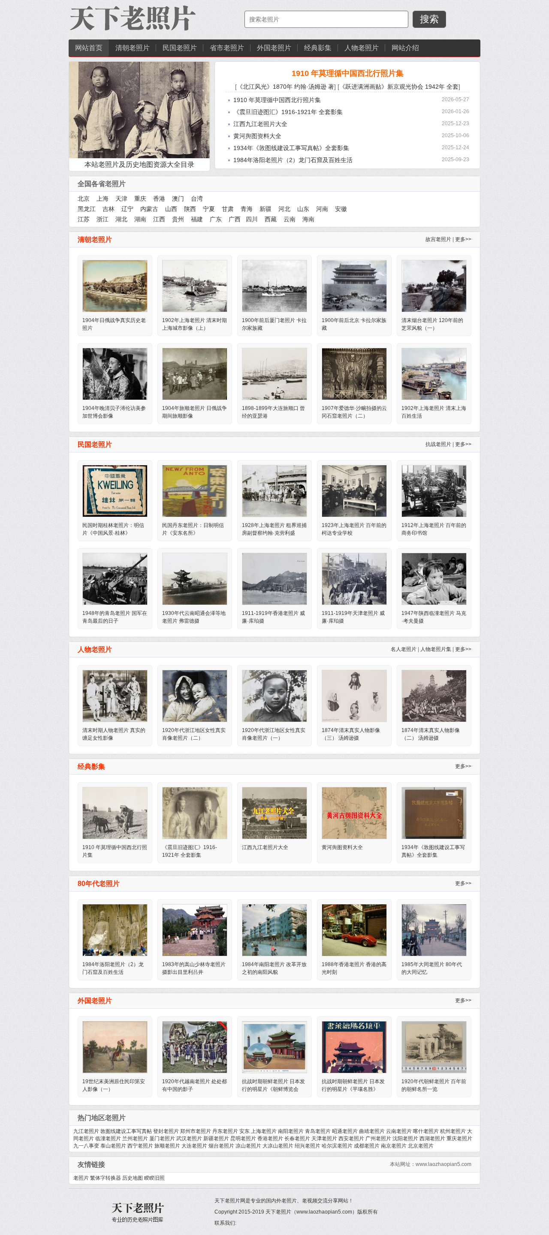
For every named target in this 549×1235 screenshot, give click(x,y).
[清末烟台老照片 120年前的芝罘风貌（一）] (434, 286)
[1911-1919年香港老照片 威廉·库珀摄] (274, 578)
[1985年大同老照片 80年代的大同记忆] (434, 930)
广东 (216, 219)
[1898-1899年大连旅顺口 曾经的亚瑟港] (274, 373)
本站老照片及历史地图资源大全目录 (139, 164)
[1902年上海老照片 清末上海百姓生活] (434, 373)
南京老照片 (394, 1146)
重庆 (140, 198)
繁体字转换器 (105, 1178)
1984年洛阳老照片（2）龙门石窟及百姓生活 (293, 160)
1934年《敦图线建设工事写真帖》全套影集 (291, 148)
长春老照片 (297, 1139)
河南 (322, 208)
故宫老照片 (438, 239)
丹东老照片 (225, 1131)
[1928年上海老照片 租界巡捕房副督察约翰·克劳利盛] (274, 491)
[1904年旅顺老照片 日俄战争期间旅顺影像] (195, 373)
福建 (197, 219)
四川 (252, 219)
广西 (235, 219)
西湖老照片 (432, 1139)
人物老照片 (361, 47)
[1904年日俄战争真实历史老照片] (115, 286)
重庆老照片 (459, 1139)
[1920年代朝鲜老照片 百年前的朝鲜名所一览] (434, 1047)
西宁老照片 (140, 1146)
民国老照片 (180, 47)
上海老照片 (264, 1131)
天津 (121, 198)
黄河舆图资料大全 (257, 136)
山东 (303, 208)
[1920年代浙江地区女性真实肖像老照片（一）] (274, 696)
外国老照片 (274, 47)
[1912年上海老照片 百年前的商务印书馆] (434, 491)
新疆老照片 (216, 1139)
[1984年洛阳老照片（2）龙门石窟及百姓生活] (115, 930)
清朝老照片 (132, 47)
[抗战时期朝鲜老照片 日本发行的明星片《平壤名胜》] (354, 1047)
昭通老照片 (345, 1131)
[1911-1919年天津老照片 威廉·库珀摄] (354, 578)
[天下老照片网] (137, 1211)
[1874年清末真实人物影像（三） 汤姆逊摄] (354, 696)
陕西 (190, 208)
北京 (84, 198)
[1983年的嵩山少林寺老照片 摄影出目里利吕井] (195, 930)
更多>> (463, 239)
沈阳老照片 (405, 1139)
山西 (171, 208)
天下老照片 (278, 1212)
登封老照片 (166, 1131)
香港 (159, 198)
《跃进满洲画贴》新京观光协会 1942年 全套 (399, 86)
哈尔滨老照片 (337, 1146)
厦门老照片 (162, 1139)
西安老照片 (351, 1139)
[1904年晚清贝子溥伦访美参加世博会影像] (115, 373)
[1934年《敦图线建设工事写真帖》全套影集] (434, 813)
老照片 (81, 1178)
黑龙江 (87, 208)
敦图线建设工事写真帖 (126, 1131)
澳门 (178, 198)
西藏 (271, 219)
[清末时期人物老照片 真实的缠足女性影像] (115, 696)
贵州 (178, 219)
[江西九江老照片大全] (274, 813)
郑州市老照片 (195, 1131)
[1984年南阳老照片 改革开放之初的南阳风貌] (274, 930)
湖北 (121, 219)
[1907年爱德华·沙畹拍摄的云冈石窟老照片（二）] (354, 373)
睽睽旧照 (154, 1178)
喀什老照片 (426, 1131)
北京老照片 (421, 1146)
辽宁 (127, 208)
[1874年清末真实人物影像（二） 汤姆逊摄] (434, 696)
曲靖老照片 (372, 1131)
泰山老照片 (113, 1146)
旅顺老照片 (167, 1146)
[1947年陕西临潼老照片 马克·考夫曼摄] (434, 578)
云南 (290, 219)
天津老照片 (324, 1139)
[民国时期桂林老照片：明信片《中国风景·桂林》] (115, 491)
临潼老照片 (108, 1139)
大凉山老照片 (277, 1146)
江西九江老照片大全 (260, 123)
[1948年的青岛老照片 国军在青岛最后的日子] (115, 578)
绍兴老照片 (307, 1146)
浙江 (103, 219)
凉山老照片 (248, 1146)
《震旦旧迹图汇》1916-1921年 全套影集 (288, 111)
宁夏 (209, 208)
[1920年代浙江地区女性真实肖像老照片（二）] (195, 696)
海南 (308, 219)
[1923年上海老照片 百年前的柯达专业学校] (354, 491)
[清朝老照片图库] (133, 18)
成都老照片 (367, 1146)
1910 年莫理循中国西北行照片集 (348, 73)
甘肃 (228, 208)
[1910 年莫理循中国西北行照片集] (115, 813)
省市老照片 (227, 47)
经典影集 (318, 47)
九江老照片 (86, 1131)
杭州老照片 (453, 1131)
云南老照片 (399, 1131)
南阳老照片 (291, 1131)
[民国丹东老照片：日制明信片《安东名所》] (195, 491)
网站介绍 (405, 47)
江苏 (84, 219)
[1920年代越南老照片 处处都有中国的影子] (195, 1047)
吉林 (109, 208)
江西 (159, 219)
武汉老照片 (189, 1139)
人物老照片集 (435, 649)
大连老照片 (194, 1146)
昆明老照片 (243, 1139)
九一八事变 (86, 1146)
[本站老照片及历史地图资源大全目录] (139, 110)
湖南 (140, 219)
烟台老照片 (221, 1146)
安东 (244, 1131)
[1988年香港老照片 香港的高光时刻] (354, 930)
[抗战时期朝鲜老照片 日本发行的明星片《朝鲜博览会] (274, 1047)
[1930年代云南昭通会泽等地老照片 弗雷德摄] (195, 578)
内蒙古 (149, 208)
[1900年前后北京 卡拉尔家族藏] (354, 286)
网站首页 (89, 47)
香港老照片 (270, 1139)
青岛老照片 (318, 1131)
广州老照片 (378, 1139)
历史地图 (132, 1178)
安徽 (341, 208)
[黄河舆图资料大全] (354, 813)
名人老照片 (403, 649)
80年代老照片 (99, 883)
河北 (284, 208)
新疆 (265, 208)
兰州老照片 (135, 1139)
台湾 (197, 198)
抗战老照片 (438, 444)
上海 (103, 198)
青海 (247, 208)
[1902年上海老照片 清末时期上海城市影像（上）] (195, 286)
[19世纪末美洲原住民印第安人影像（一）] (115, 1047)
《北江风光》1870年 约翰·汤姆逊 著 (285, 86)
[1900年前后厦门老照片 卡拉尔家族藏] (274, 286)
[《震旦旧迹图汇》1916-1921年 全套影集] (195, 813)
